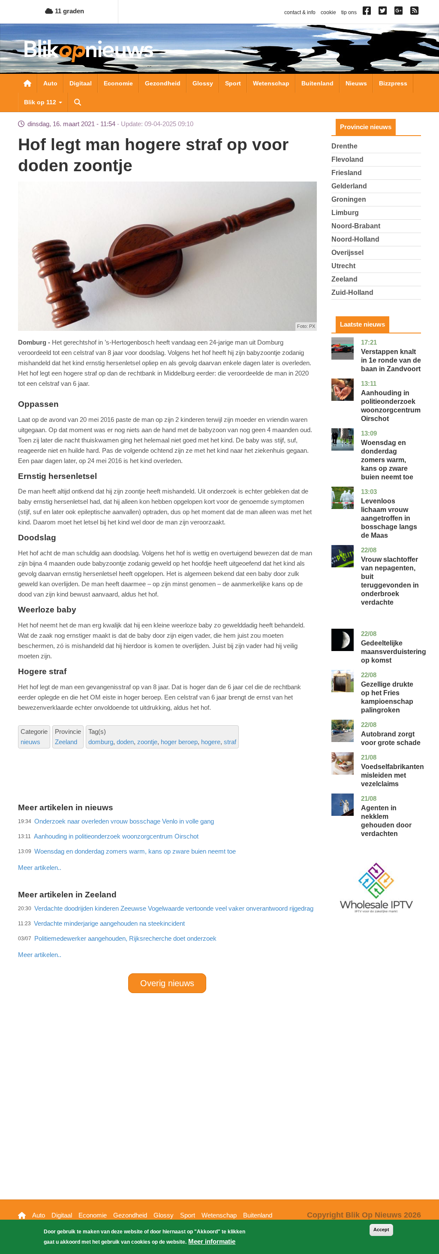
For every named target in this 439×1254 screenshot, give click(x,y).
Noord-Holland (355, 239)
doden (125, 741)
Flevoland (347, 159)
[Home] (88, 50)
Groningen (348, 199)
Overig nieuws (167, 983)
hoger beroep (179, 741)
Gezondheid (162, 83)
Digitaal (80, 83)
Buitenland (317, 83)
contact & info (300, 12)
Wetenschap (271, 83)
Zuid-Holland (352, 292)
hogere (210, 741)
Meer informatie (211, 1241)
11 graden (68, 11)
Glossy (202, 83)
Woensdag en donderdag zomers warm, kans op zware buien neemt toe (387, 460)
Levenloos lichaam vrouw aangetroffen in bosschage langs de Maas (389, 518)
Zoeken (78, 102)
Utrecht (343, 266)
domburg (100, 741)
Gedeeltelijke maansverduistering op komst (393, 651)
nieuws (30, 741)
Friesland (346, 172)
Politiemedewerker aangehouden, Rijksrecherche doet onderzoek (125, 938)
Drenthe (344, 146)
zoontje (147, 741)
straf (230, 741)
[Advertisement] (174, 849)
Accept (381, 1229)
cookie (328, 12)
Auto (50, 83)
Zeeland (66, 741)
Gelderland (349, 186)
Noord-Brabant (355, 226)
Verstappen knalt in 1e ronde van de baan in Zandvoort (391, 360)
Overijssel (347, 252)
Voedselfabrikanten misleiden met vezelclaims (392, 775)
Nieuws (356, 83)
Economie (118, 83)
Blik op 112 (41, 102)
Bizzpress (393, 83)
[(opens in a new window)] (368, 12)
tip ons (349, 12)
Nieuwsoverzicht (27, 83)
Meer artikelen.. (39, 954)
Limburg (345, 212)
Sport (233, 83)
